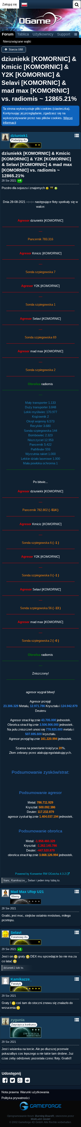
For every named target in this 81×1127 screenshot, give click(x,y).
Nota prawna (10, 1092)
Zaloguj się (9, 4)
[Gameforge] (40, 1102)
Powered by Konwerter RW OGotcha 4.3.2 (40, 873)
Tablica (23, 34)
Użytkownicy (43, 34)
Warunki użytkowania (34, 1092)
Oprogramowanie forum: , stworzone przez (40, 1118)
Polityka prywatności (15, 1098)
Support (63, 34)
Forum (8, 34)
